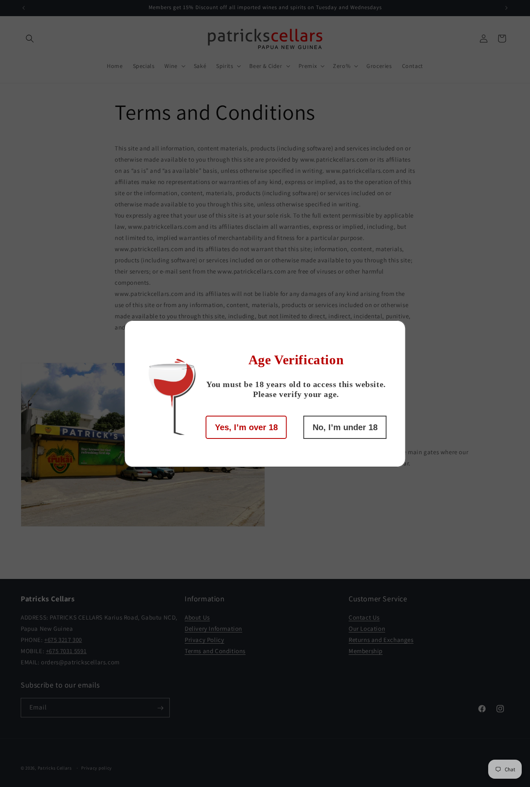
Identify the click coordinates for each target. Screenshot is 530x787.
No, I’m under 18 (345, 427)
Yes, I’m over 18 (246, 427)
